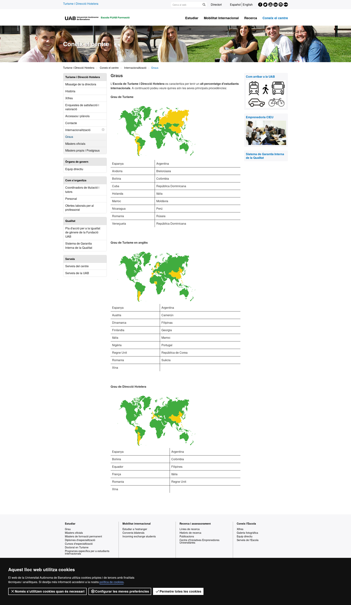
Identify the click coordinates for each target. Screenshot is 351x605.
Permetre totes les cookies (180, 591)
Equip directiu (74, 169)
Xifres (69, 98)
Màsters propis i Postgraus (82, 150)
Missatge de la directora (80, 84)
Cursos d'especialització (79, 543)
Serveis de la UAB (77, 273)
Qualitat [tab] (70, 221)
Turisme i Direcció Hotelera (80, 3)
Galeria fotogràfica (247, 532)
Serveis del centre (77, 266)
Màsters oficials (75, 143)
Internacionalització (135, 67)
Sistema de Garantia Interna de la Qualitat (78, 245)
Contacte (71, 123)
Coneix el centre (275, 18)
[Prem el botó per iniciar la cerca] (204, 4)
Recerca (250, 18)
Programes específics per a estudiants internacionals (87, 552)
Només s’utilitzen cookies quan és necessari (49, 591)
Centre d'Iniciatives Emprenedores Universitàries (199, 541)
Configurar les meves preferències (122, 591)
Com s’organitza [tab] (75, 180)
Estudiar (191, 18)
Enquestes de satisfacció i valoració (82, 107)
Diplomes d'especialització (80, 540)
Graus (69, 137)
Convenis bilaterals (133, 532)
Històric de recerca (190, 532)
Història (70, 91)
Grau (68, 529)
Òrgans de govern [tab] (76, 162)
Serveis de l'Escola (247, 540)
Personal (71, 198)
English (248, 4)
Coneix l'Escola (246, 523)
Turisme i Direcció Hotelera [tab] (82, 77)
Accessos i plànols (77, 116)
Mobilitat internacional (136, 523)
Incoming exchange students (139, 536)
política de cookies (111, 582)
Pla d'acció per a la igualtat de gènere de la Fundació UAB (82, 232)
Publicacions (187, 536)
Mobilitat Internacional (221, 18)
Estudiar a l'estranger (134, 529)
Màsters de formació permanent (83, 536)
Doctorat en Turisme (76, 547)
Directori (216, 4)
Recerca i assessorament (195, 523)
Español (235, 4)
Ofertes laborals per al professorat (79, 207)
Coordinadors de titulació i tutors (82, 189)
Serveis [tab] (70, 259)
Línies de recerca (190, 529)
